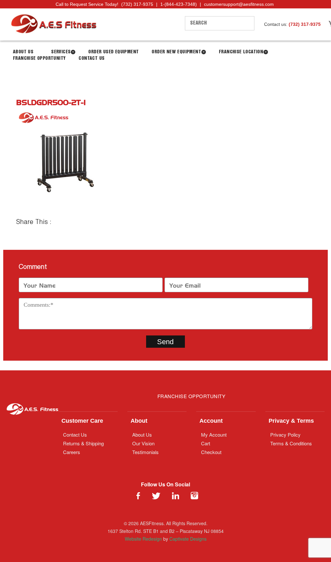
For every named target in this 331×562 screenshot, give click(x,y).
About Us (142, 434)
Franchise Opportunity (39, 58)
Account (211, 421)
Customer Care (82, 421)
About (139, 421)
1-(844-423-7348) (178, 4)
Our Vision (143, 443)
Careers (71, 452)
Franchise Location (241, 52)
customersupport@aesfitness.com (239, 4)
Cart (205, 443)
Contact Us (91, 58)
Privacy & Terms (291, 421)
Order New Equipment (176, 52)
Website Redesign (143, 538)
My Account (214, 434)
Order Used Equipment (113, 52)
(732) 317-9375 (137, 4)
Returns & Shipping (83, 443)
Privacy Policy (285, 434)
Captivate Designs (188, 538)
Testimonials (145, 452)
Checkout (211, 452)
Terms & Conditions (291, 443)
